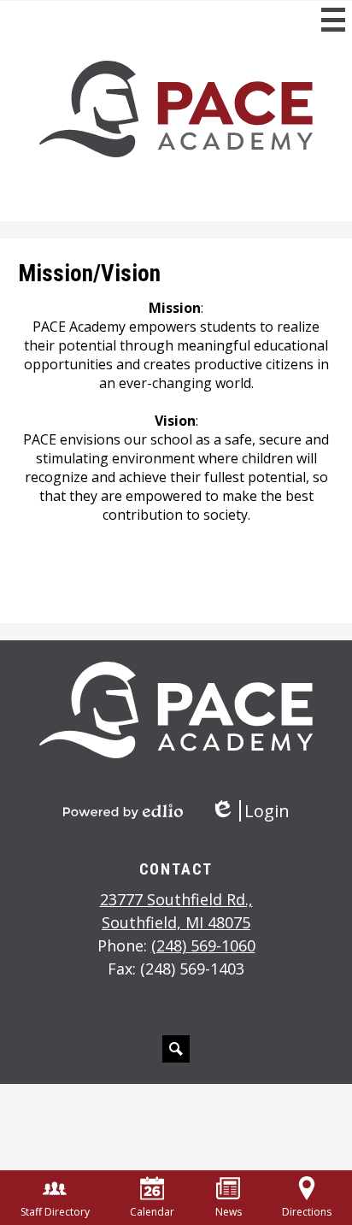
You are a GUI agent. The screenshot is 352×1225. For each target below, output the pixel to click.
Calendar (152, 1211)
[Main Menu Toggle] (333, 19)
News (228, 1211)
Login (250, 811)
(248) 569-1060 (203, 945)
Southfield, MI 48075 (176, 911)
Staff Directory (55, 1211)
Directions (306, 1211)
